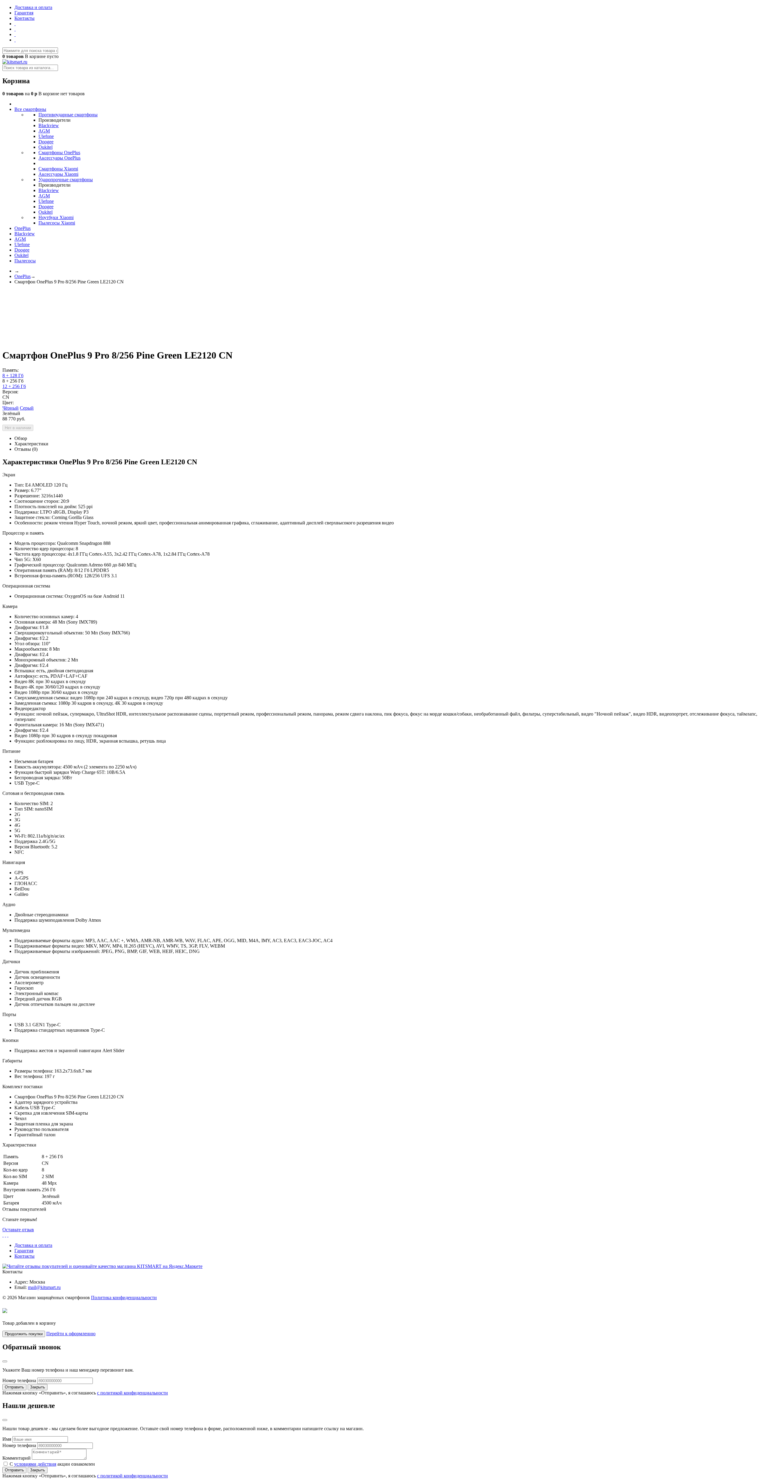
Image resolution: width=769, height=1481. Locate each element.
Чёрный (10, 408)
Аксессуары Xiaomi (58, 174)
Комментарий (16, 1458)
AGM (44, 130)
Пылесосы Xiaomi (56, 222)
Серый (27, 408)
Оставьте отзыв (18, 1229)
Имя (6, 1439)
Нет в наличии (18, 428)
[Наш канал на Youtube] (15, 29)
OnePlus (22, 228)
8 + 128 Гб (12, 375)
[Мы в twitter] (15, 39)
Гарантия (23, 12)
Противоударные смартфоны (68, 114)
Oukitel (45, 147)
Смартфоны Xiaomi (58, 168)
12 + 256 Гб (14, 386)
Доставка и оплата (33, 7)
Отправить (14, 1387)
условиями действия (35, 1464)
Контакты (24, 18)
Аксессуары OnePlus (59, 157)
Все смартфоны (30, 109)
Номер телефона (19, 1380)
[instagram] (15, 34)
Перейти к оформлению (71, 1333)
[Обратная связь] (15, 23)
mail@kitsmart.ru (44, 1287)
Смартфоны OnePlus (59, 152)
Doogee (45, 141)
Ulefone (46, 136)
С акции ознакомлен (51, 1464)
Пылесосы (25, 260)
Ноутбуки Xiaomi (56, 217)
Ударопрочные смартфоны (65, 179)
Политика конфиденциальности (124, 1297)
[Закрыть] (4, 1361)
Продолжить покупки (24, 1334)
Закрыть (37, 1387)
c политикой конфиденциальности (132, 1392)
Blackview (48, 125)
